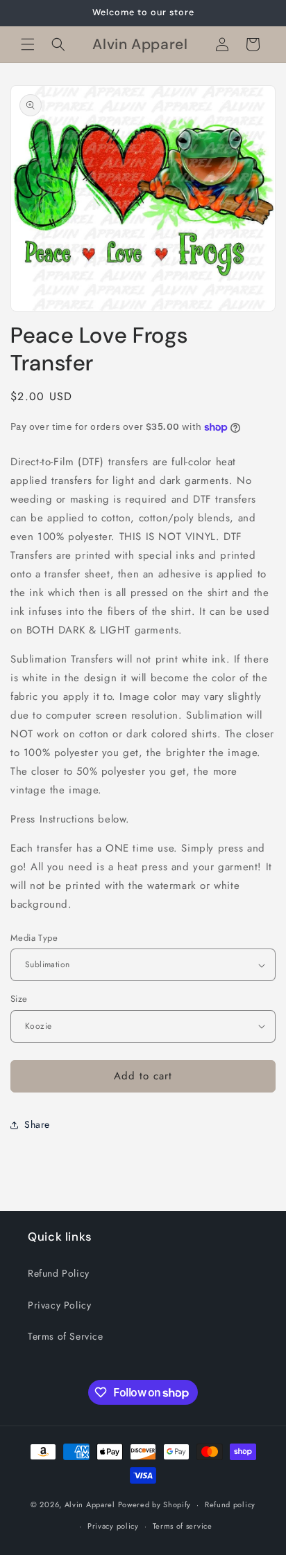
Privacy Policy (59, 1305)
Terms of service (182, 1525)
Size (19, 998)
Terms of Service (65, 1336)
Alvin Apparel (90, 1504)
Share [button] (37, 1124)
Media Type (34, 937)
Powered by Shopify (155, 1504)
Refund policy (230, 1504)
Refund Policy (59, 1273)
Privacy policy (113, 1525)
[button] (27, 44)
